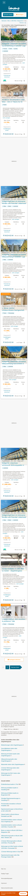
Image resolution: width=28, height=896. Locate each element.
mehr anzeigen (6, 117)
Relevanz (22, 22)
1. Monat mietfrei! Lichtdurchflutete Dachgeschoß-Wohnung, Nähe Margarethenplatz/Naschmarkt (13, 309)
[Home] (14, 8)
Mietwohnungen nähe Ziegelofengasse (12, 745)
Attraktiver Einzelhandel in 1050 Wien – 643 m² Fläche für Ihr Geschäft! (13, 101)
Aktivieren (23, 893)
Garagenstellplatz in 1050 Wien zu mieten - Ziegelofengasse (13, 570)
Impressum (4, 883)
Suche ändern (9, 14)
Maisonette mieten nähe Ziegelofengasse (12, 764)
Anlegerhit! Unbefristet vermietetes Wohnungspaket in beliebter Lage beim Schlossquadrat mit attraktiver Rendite (13, 464)
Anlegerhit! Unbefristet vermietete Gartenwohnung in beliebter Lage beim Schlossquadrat (14, 45)
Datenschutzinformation (7, 888)
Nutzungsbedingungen (6, 878)
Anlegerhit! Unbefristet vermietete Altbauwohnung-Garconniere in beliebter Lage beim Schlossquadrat (14, 363)
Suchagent (20, 14)
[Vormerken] (24, 30)
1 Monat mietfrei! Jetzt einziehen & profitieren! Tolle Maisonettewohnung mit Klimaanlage (13, 620)
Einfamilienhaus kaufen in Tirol (9, 784)
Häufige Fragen (5, 873)
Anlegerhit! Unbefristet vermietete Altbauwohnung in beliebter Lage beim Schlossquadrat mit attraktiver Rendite (14, 256)
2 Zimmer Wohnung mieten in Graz (10, 851)
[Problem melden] (24, 81)
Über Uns (3, 868)
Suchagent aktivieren (14, 659)
